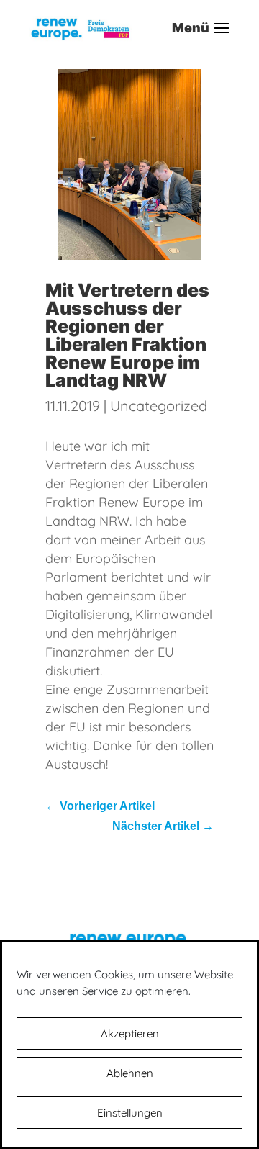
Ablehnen (129, 1073)
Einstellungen (130, 1112)
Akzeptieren (130, 1033)
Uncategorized (158, 406)
